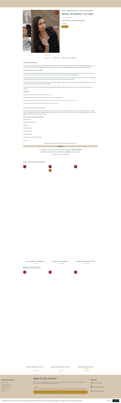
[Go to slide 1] (44, 51)
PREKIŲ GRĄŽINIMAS (5, 386)
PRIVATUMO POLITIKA (5, 389)
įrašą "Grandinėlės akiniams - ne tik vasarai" (58, 87)
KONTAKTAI (3, 391)
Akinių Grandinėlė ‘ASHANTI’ (35, 367)
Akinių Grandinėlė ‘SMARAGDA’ (35, 261)
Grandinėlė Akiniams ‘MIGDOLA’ (86, 261)
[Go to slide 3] (47, 51)
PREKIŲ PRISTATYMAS (5, 384)
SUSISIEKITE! (67, 152)
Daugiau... (109, 400)
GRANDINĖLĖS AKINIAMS (72, 10)
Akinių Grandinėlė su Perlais (60, 367)
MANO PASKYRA (4, 382)
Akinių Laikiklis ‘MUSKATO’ (60, 261)
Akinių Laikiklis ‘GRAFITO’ (86, 367)
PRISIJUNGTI (60, 392)
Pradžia (63, 10)
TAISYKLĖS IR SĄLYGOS (6, 387)
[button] (25, 52)
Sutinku (116, 400)
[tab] (48, 57)
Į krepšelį (65, 26)
